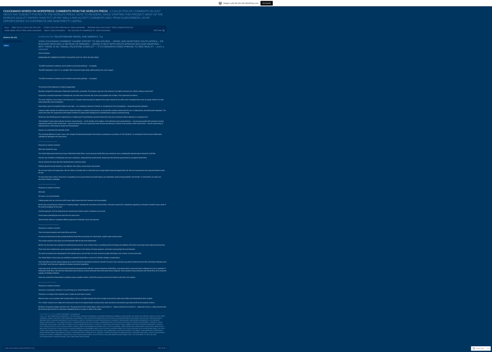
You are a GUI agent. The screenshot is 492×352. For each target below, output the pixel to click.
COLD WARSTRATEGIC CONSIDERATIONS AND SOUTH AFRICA (78, 322)
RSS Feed (158, 30)
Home (6, 27)
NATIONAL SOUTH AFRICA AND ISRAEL (144, 328)
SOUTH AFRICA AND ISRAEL (82, 334)
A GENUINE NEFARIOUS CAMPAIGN (109, 316)
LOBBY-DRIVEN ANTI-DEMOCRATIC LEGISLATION (137, 326)
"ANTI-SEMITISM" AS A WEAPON (58, 316)
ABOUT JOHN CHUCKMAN (54, 31)
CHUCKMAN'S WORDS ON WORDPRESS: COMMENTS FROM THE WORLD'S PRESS (55, 11)
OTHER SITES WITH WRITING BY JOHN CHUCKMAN (64, 27)
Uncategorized (75, 314)
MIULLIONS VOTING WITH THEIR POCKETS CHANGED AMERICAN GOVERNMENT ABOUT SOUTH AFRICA (75, 328)
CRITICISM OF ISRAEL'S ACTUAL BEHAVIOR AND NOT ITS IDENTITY (79, 324)
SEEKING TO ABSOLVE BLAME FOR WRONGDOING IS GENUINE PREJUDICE (122, 332)
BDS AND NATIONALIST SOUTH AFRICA (65, 320)
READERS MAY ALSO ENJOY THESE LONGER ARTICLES (110, 27)
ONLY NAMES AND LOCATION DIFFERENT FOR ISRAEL (122, 330)
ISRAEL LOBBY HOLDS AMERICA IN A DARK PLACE (90, 326)
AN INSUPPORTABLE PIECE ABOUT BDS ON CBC (132, 318)
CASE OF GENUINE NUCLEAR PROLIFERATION (95, 320)
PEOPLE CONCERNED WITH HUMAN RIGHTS (81, 332)
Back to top (161, 348)
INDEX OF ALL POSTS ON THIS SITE (26, 27)
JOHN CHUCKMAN (62, 314)
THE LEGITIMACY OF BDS (141, 334)
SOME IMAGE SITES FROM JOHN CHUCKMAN (22, 31)
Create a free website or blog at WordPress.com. (19, 348)
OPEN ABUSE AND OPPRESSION (152, 330)
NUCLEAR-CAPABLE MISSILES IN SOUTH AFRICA (86, 330)
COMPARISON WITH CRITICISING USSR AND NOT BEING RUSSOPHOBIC (124, 322)
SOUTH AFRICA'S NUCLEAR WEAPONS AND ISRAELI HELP (112, 334)
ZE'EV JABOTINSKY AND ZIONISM (78, 336)
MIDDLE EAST (159, 326)
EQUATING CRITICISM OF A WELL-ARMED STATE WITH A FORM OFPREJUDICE (129, 324)
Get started (267, 3)
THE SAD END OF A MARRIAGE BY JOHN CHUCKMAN (89, 31)
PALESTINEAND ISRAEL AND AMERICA (52, 332)
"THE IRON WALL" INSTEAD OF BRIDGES (83, 316)
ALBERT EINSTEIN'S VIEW (56, 318)
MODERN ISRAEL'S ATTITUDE (121, 328)
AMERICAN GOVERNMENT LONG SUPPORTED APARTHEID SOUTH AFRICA (90, 318)
